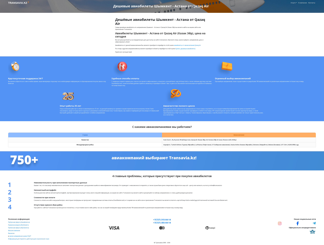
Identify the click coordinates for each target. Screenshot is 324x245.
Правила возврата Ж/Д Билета (18, 225)
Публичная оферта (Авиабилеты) (19, 222)
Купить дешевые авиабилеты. (185, 49)
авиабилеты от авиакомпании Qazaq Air (187, 45)
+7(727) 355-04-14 (162, 222)
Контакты (311, 3)
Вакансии (11, 233)
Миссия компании (14, 230)
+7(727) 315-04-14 (162, 219)
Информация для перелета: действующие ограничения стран (28, 239)
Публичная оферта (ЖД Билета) (18, 228)
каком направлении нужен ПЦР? (20, 236)
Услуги (293, 3)
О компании (302, 3)
